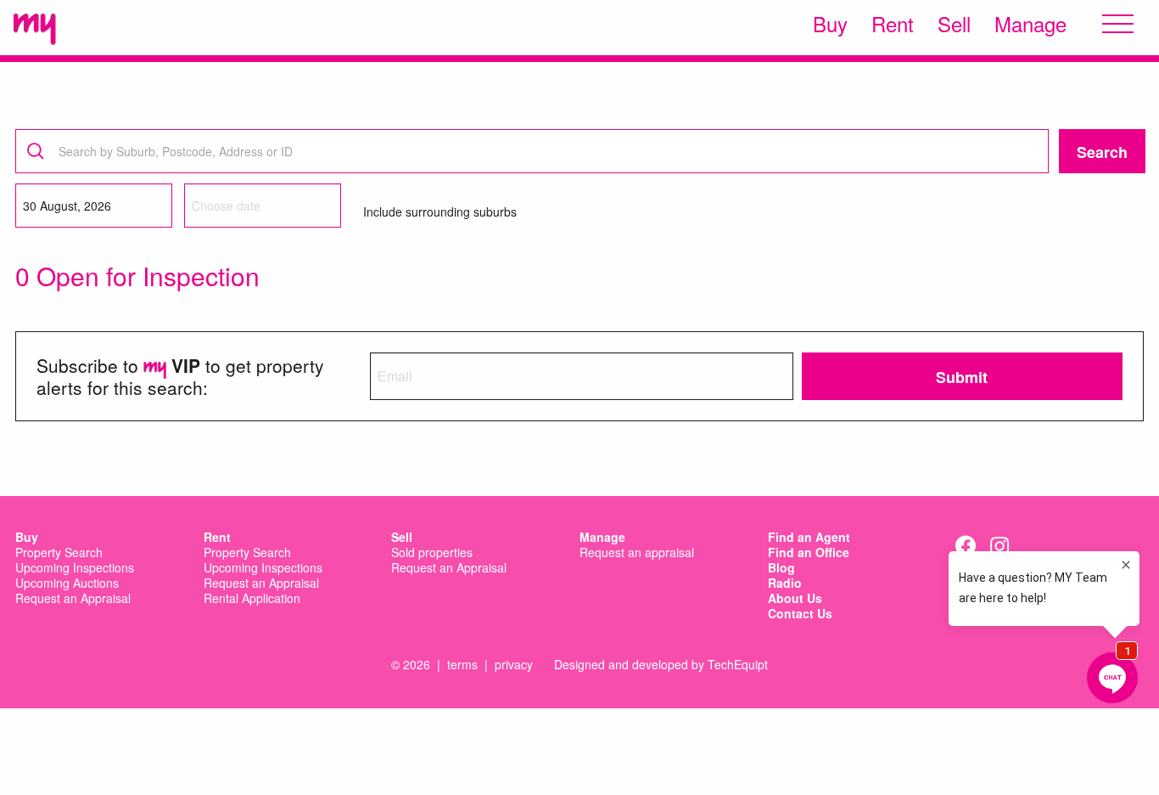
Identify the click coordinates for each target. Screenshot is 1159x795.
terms (462, 664)
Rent (892, 24)
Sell (954, 24)
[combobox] (532, 151)
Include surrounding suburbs (440, 211)
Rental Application (252, 598)
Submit (962, 377)
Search (1102, 152)
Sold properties (432, 553)
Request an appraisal (637, 553)
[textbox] (536, 151)
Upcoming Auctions (67, 583)
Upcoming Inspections (74, 568)
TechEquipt (738, 664)
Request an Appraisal (73, 598)
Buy (830, 24)
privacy (514, 664)
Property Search (59, 553)
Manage (1030, 24)
